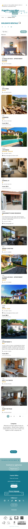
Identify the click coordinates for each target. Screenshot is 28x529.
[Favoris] (26, 13)
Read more (14, 469)
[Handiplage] (11, 518)
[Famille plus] (5, 518)
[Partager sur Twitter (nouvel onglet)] (5, 27)
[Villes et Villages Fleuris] (22, 522)
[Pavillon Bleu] (16, 518)
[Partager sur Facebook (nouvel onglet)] (2, 27)
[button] (24, 12)
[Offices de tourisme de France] (14, 522)
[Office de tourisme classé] (21, 518)
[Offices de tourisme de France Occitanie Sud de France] (6, 522)
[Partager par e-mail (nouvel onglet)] (11, 27)
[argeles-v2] (10, 11)
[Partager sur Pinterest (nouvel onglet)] (8, 27)
